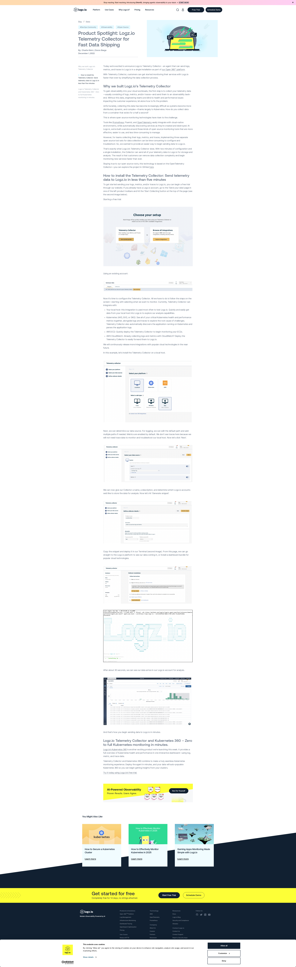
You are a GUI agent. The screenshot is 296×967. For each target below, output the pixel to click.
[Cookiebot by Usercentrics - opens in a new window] (68, 962)
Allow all (223, 946)
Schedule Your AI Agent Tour (166, 38)
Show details (88, 957)
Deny (224, 961)
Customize (222, 953)
